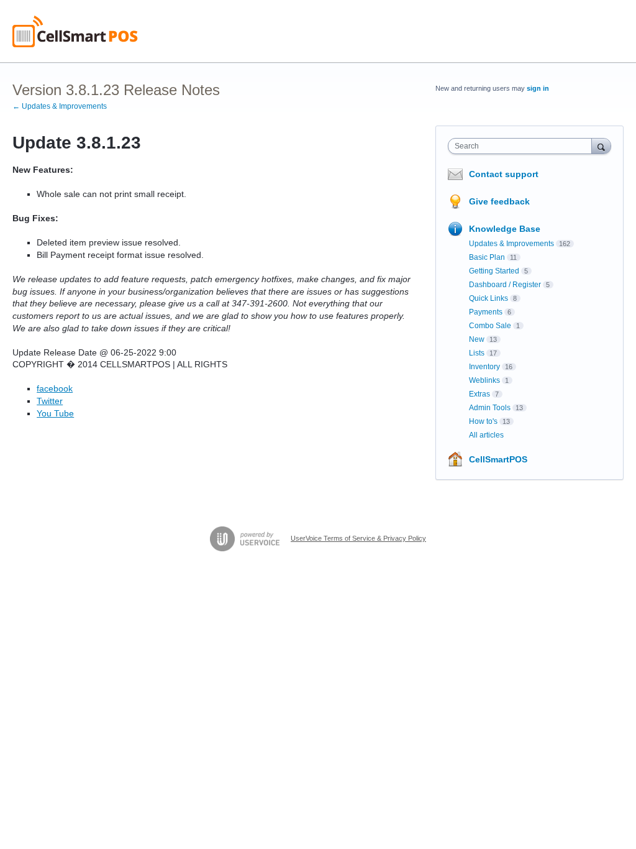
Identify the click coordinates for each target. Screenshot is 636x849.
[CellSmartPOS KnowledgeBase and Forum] (75, 31)
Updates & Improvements (511, 243)
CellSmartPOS (498, 459)
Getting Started (494, 271)
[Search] (601, 146)
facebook (55, 388)
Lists (476, 353)
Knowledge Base (504, 229)
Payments (485, 312)
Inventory (484, 366)
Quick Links (488, 298)
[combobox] (522, 146)
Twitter (50, 401)
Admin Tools (490, 407)
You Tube (55, 413)
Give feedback (499, 201)
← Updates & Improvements (59, 106)
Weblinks (484, 380)
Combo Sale (490, 325)
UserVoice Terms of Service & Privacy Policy (358, 538)
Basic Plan (487, 257)
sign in (538, 88)
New (476, 339)
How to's (483, 421)
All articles (486, 435)
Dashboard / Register (505, 284)
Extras (479, 394)
